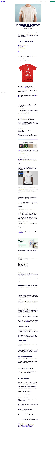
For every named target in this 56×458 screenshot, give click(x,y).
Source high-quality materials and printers (23, 45)
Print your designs (20, 51)
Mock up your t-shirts (21, 47)
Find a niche (19, 44)
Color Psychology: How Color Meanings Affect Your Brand (25, 425)
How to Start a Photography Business (23, 423)
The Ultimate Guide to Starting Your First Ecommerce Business (26, 424)
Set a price (19, 50)
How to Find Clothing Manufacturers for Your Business (25, 426)
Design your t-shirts (20, 46)
